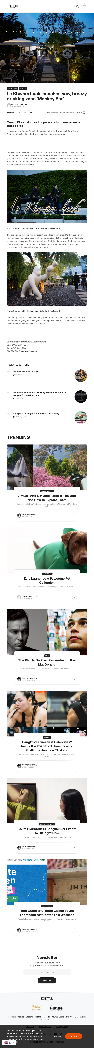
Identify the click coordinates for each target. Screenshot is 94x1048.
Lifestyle (23, 88)
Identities (12, 1017)
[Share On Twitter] (19, 112)
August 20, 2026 (28, 680)
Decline (57, 1036)
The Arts (69, 1017)
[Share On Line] (30, 112)
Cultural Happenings (47, 824)
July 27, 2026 (18, 398)
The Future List (47, 1019)
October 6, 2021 (28, 598)
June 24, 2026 (27, 516)
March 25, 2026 (28, 767)
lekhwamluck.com (29, 351)
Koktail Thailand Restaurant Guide (49, 1017)
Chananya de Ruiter (19, 104)
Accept (74, 1036)
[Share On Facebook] (25, 112)
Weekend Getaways (47, 491)
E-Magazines (80, 1017)
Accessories (47, 573)
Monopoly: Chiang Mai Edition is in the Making (36, 413)
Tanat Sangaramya (29, 514)
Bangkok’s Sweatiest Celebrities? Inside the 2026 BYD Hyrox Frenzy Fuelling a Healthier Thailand (47, 746)
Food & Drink (12, 88)
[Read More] (74, 515)
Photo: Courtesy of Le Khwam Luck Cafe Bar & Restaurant (33, 228)
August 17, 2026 (28, 849)
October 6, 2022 (19, 417)
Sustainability (47, 906)
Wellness (47, 737)
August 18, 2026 (28, 931)
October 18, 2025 (19, 375)
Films (47, 655)
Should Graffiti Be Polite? (25, 371)
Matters (20, 1017)
